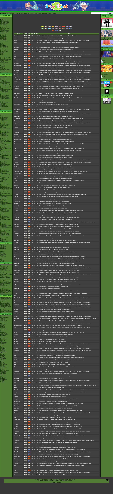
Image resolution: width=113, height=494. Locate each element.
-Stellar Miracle (3, 372)
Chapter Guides (3, 248)
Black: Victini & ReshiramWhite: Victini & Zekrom (6, 280)
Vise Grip (16, 458)
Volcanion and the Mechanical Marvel (5, 288)
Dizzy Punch (17, 109)
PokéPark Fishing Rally (4, 211)
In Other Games (3, 231)
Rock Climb (16, 330)
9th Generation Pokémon (4, 71)
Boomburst (16, 63)
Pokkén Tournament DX (4, 145)
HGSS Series (2, 257)
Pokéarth (54, 13)
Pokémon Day (2, 63)
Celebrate (16, 74)
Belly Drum (16, 49)
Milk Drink (16, 254)
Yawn (15, 474)
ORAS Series (2, 260)
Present (15, 290)
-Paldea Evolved (3, 343)
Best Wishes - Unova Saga (5, 84)
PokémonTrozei (3, 209)
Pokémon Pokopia (3, 118)
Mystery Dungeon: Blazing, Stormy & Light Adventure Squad (6, 188)
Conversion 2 (17, 88)
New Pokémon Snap (4, 136)
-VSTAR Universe (3, 377)
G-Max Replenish (18, 173)
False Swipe (16, 146)
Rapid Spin (16, 304)
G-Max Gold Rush (18, 171)
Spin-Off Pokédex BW (4, 47)
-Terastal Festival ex (4, 369)
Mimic (15, 256)
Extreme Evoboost (18, 136)
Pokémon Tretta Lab (4, 169)
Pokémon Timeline (3, 56)
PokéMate (2, 213)
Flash (15, 152)
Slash (15, 366)
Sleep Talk (16, 369)
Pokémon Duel (2, 163)
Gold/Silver (2, 214)
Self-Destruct (17, 346)
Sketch (15, 357)
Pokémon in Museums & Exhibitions (4, 61)
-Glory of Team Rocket (4, 367)
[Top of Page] (107, 480)
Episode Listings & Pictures (5, 76)
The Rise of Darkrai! (4, 276)
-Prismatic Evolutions (4, 334)
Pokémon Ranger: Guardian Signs (5, 185)
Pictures (104, 62)
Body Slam (16, 61)
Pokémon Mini (2, 218)
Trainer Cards (2, 318)
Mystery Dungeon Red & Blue (5, 208)
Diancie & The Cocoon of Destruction (4, 286)
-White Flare (2, 331)
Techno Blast (17, 435)
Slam (15, 364)
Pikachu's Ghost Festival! (5, 303)
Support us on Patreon (56, 482)
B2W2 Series (2, 258)
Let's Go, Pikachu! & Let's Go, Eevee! (5, 142)
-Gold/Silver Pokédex (4, 20)
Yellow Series (2, 250)
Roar (15, 327)
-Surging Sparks (3, 335)
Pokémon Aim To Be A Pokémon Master (6, 88)
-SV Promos (2, 353)
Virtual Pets (2, 236)
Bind (15, 56)
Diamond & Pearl (3, 182)
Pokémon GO (2, 120)
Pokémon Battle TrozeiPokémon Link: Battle (6, 153)
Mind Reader (17, 258)
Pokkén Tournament (3, 162)
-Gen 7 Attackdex (3, 39)
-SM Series (2, 345)
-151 (1, 341)
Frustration (16, 162)
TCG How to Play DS (4, 179)
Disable (15, 107)
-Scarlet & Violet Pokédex (4, 30)
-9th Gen (1, 53)
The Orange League (3, 79)
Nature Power (17, 270)
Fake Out (16, 143)
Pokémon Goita (3, 239)
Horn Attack (16, 208)
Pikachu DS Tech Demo (4, 210)
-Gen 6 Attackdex (3, 38)
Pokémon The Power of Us (5, 290)
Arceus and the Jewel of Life (5, 278)
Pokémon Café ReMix (4, 121)
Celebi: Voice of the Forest (5, 270)
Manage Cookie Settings (69, 479)
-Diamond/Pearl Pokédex (4, 22)
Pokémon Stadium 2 (4, 216)
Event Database (3, 70)
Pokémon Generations (4, 94)
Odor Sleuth (16, 274)
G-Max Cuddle (17, 169)
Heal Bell (16, 196)
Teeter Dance (17, 438)
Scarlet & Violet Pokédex (35, 13)
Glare (15, 178)
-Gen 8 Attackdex (3, 40)
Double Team (17, 116)
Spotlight (16, 389)
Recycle (16, 311)
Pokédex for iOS (3, 180)
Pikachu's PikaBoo (3, 300)
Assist (15, 40)
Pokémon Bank (3, 152)
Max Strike (16, 240)
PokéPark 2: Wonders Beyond (5, 174)
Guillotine (16, 185)
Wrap (15, 470)
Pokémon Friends (3, 119)
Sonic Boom (16, 380)
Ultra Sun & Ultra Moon (4, 140)
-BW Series (2, 347)
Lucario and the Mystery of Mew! (6, 273)
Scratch (15, 339)
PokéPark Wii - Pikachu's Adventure (4, 190)
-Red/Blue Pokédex (3, 19)
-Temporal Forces (3, 338)
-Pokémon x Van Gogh (4, 62)
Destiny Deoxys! (3, 272)
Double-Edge (17, 118)
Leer (15, 228)
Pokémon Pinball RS (4, 206)
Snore (15, 375)
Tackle (15, 421)
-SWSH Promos (3, 354)
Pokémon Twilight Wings (4, 95)
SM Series (2, 261)
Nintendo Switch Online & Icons (6, 237)
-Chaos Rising (2, 326)
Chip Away (16, 77)
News (1, 17)
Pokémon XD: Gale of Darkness (6, 203)
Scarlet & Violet (3, 115)
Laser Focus (17, 224)
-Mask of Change (3, 374)
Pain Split (16, 277)
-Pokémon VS (2, 378)
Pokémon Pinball (3, 224)
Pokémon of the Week (4, 51)
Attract (15, 42)
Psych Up (16, 295)
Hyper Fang (16, 217)
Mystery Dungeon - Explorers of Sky (6, 192)
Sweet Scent (16, 415)
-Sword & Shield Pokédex (4, 26)
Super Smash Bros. (3, 228)
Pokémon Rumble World (4, 158)
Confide (15, 81)
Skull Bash (16, 359)
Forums (12, 13)
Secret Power (17, 343)
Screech (16, 341)
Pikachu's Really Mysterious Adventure (5, 308)
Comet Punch (17, 79)
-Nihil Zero (2, 360)
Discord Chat (2, 68)
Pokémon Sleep (3, 123)
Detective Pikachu (3, 146)
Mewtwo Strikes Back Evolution (6, 291)
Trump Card (16, 451)
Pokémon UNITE (3, 122)
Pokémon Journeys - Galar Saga (6, 86)
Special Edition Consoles (4, 233)
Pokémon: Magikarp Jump (5, 144)
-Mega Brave (2, 363)
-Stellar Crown (2, 336)
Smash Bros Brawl (3, 198)
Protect (15, 293)
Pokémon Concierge (4, 105)
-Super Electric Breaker (4, 370)
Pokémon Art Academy (4, 154)
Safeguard (16, 334)
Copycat (16, 90)
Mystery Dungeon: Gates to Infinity (5, 172)
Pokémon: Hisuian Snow (4, 97)
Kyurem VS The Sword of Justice (6, 281)
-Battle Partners (3, 368)
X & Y (1, 150)
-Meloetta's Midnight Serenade (5, 282)
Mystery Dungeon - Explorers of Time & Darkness (6, 196)
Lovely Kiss (16, 233)
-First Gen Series (3, 351)
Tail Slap (16, 424)
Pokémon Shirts (3, 65)
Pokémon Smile (3, 134)
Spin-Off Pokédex (3, 45)
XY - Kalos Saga (3, 85)
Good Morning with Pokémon (5, 102)
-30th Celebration (3, 324)
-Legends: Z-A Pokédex (4, 31)
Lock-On (16, 231)
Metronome (16, 251)
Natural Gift (16, 267)
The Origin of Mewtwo (4, 265)
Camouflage (16, 70)
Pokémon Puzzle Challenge (5, 217)
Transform (16, 447)
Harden (15, 189)
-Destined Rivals (3, 332)
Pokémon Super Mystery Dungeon (4, 159)
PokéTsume (2, 109)
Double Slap (16, 113)
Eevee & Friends (3, 309)
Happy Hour (16, 187)
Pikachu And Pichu (3, 299)
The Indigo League (3, 78)
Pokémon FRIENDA (4, 241)
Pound (15, 286)
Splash (15, 387)
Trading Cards (6, 314)
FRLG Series (2, 253)
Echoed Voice (17, 120)
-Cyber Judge (2, 376)
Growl (15, 180)
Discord (21, 13)
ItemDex (1, 42)
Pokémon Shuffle (3, 157)
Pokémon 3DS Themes (4, 234)
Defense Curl (17, 104)
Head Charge (17, 192)
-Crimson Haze (3, 375)
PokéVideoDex (2, 101)
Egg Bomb (16, 123)
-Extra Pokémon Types (4, 317)
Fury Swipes (16, 166)
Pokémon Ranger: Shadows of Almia (5, 194)
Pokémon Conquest (3, 173)
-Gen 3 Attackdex (3, 35)
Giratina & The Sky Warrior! (5, 277)
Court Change (17, 93)
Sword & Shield (3, 127)
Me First (16, 242)
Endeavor (16, 127)
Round (15, 332)
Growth (15, 182)
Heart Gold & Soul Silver (4, 183)
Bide (15, 54)
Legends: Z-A (2, 116)
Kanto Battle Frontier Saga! (5, 82)
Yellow (1, 221)
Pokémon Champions (4, 117)
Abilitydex (2, 44)
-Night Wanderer (3, 373)
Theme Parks (2, 66)
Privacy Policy (61, 479)
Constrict (16, 84)
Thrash (15, 442)
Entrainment (16, 132)
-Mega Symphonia (3, 364)
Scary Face (16, 336)
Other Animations (3, 103)
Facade (15, 141)
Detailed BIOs (2, 247)
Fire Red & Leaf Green (4, 200)
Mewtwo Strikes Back (4, 266)
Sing (15, 355)
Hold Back (16, 203)
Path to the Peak (3, 100)
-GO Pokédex (2, 29)
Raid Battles (2, 321)
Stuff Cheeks (17, 401)
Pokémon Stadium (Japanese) (5, 225)
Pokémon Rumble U (4, 170)
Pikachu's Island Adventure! (5, 304)
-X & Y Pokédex (3, 24)
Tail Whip (16, 426)
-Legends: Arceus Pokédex (5, 28)
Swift (15, 417)
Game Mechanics (3, 49)
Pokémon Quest (3, 147)
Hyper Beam (16, 215)
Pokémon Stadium (3, 226)
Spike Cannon (17, 382)
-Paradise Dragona (3, 371)
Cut (15, 102)
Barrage (15, 44)
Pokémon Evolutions (4, 96)
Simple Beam (17, 353)
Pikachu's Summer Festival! (5, 302)
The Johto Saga (3, 80)
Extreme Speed (17, 139)
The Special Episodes (4, 91)
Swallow (15, 412)
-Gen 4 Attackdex (3, 36)
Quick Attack (17, 300)
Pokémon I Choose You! (4, 289)
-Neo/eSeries (2, 350)
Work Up (16, 467)
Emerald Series (3, 254)
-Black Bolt (2, 330)
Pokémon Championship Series (6, 57)
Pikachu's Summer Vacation (5, 297)
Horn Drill (16, 210)
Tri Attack (16, 449)
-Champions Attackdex (4, 41)
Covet (15, 95)
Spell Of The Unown (4, 268)
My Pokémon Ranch (4, 197)
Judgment (16, 221)
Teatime (15, 433)
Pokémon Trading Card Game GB (6, 227)
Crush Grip (16, 100)
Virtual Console (3, 232)
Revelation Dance (18, 325)
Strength (16, 396)
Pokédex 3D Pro (3, 176)
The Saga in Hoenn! (3, 81)
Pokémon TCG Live (3, 137)
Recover (16, 309)
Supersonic (16, 408)
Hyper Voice (16, 219)
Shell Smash (16, 350)
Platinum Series (3, 256)
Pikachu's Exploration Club (5, 305)
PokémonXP (2, 58)
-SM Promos (2, 355)
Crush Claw (16, 97)
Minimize (16, 261)
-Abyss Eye (2, 359)
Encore (15, 125)
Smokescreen (17, 373)
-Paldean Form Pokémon (4, 72)
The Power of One (3, 267)
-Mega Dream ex (3, 361)
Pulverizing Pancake (18, 297)
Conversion (16, 86)
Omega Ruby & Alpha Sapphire (5, 151)
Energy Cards (2, 319)
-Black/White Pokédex (4, 23)
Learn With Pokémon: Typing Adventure (5, 178)
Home (8, 13)
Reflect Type (16, 313)
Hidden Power (17, 201)
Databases (6, 15)
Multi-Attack (16, 265)
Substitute (16, 403)
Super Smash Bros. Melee (5, 219)
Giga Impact (16, 175)
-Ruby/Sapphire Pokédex (4, 21)
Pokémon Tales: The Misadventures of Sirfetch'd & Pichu (5, 107)
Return (15, 323)
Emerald (1, 201)
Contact (16, 13)
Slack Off (16, 362)
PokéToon (2, 99)
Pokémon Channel (3, 205)
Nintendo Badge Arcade (4, 165)
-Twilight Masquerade (4, 337)
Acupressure (17, 35)
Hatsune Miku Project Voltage (5, 59)
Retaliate (16, 320)
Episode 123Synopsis (104, 59)
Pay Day (16, 279)
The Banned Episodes (4, 92)
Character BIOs (3, 246)
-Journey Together (3, 333)
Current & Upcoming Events (5, 69)
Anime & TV (6, 74)
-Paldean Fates (3, 339)
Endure (15, 130)
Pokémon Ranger (3, 207)
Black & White (2, 167)
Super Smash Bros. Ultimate (5, 148)
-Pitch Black (2, 325)
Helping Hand (17, 198)
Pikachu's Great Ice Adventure (5, 306)
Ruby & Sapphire (3, 199)
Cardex (1, 48)
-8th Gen (1, 54)
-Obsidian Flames (3, 342)
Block (15, 58)
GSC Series (2, 251)
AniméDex (2, 77)
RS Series (2, 252)
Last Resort (16, 226)
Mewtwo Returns (3, 269)
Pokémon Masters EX (4, 131)
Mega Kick (16, 247)
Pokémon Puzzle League (4, 222)
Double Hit (16, 111)
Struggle (16, 398)
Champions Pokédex (46, 13)
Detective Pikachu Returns (5, 124)
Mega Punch (16, 249)
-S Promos (2, 381)
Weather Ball (16, 461)
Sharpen (16, 348)
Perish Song (16, 281)
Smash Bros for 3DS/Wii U (5, 164)
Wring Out (16, 472)
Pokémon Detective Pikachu (5, 294)
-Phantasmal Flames (4, 329)
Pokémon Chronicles (4, 90)
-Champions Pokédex (4, 32)
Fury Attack (16, 164)
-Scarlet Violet (2, 344)
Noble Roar (16, 272)
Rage (15, 302)
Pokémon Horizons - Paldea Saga (6, 89)
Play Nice (16, 284)
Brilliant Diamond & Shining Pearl (6, 128)
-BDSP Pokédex (3, 27)
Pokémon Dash (3, 204)
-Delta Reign (2, 323)
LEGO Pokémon (3, 64)
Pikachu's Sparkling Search (5, 307)
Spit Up (15, 385)
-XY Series (2, 346)
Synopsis (103, 76)
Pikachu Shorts (6, 295)
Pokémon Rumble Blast (4, 175)
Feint (15, 148)
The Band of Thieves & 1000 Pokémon (5, 156)
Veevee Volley (17, 456)
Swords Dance (17, 419)
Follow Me (16, 157)
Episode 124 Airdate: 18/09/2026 (105, 74)
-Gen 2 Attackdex (3, 34)
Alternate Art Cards (3, 320)
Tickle (15, 444)
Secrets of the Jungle (4, 292)
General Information (3, 244)
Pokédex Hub (26, 13)
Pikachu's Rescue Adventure (5, 298)
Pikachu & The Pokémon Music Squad (6, 312)
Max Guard (16, 238)
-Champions (2, 52)
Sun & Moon (2, 139)
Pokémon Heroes (3, 271)
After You (16, 38)
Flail (15, 150)
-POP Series (2, 357)
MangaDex (2, 245)
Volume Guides (3, 249)
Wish (15, 465)
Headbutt (16, 194)
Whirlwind (16, 463)
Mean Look (16, 244)
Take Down (16, 428)
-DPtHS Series (2, 348)
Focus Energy (17, 155)
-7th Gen (1, 55)
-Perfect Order (2, 327)
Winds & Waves (3, 114)
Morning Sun (16, 263)
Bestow (15, 51)
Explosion (16, 134)
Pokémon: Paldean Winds (5, 98)
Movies (6, 263)
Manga (6, 243)
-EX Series (2, 349)
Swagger (16, 410)
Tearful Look (16, 431)
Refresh (15, 316)
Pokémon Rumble (3, 186)
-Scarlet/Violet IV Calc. (4, 50)
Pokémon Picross (3, 160)
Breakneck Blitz (17, 65)
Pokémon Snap (3, 223)
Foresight (16, 159)
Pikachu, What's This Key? (5, 310)
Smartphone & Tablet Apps (5, 235)
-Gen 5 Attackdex (3, 37)
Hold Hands (16, 205)
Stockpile (16, 392)
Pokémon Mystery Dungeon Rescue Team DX (5, 133)
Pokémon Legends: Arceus (5, 129)
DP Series (2, 255)
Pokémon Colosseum (4, 202)
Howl (15, 212)
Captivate (16, 72)
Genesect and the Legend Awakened (5, 284)
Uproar (15, 454)
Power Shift (16, 288)
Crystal (1, 215)
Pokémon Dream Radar (4, 168)
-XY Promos (2, 356)
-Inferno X (2, 362)
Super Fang (16, 405)
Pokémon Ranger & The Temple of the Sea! (6, 275)
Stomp (15, 394)
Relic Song (16, 318)
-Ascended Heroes (3, 328)
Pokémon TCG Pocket (4, 125)
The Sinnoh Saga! (3, 83)
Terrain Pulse (17, 440)
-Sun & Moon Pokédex (4, 25)
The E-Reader (2, 212)
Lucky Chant (17, 235)
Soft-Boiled (16, 378)
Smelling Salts (17, 371)
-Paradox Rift (2, 340)
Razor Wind (16, 307)
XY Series (2, 259)
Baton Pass (16, 47)
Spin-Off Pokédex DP (4, 46)
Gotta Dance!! (2, 301)
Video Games (6, 111)
